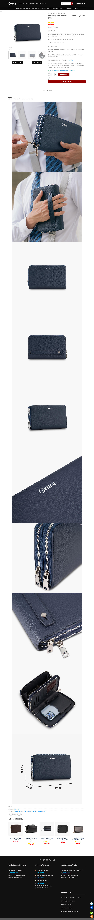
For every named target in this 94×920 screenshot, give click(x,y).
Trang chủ (21, 3)
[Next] (43, 31)
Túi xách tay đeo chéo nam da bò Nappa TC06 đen (62, 840)
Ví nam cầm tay (41, 811)
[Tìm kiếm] (72, 3)
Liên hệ (44, 3)
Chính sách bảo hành (27, 98)
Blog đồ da (38, 3)
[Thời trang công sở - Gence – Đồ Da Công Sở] (12, 3)
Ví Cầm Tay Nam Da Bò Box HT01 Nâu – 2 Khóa (78, 839)
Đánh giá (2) (17, 98)
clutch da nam (15, 811)
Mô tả (10, 98)
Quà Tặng (25, 8)
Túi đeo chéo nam (59, 8)
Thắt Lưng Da (68, 8)
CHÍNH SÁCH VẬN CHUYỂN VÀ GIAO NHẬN (71, 897)
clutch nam (21, 811)
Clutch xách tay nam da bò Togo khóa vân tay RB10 (31, 840)
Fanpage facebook (30, 3)
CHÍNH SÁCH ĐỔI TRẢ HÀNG (68, 901)
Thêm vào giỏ (63, 74)
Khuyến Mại (19, 8)
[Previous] (11, 31)
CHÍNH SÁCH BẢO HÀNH (67, 908)
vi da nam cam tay (34, 811)
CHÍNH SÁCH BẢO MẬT (66, 904)
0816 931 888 (14, 873)
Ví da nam (75, 8)
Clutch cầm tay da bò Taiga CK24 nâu (15, 839)
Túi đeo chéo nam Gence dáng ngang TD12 (47, 839)
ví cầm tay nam (27, 811)
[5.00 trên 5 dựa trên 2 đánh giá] (67, 22)
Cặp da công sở (33, 8)
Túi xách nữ (50, 8)
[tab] (10, 98)
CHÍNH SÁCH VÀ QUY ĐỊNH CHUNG (69, 911)
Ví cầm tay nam (42, 8)
